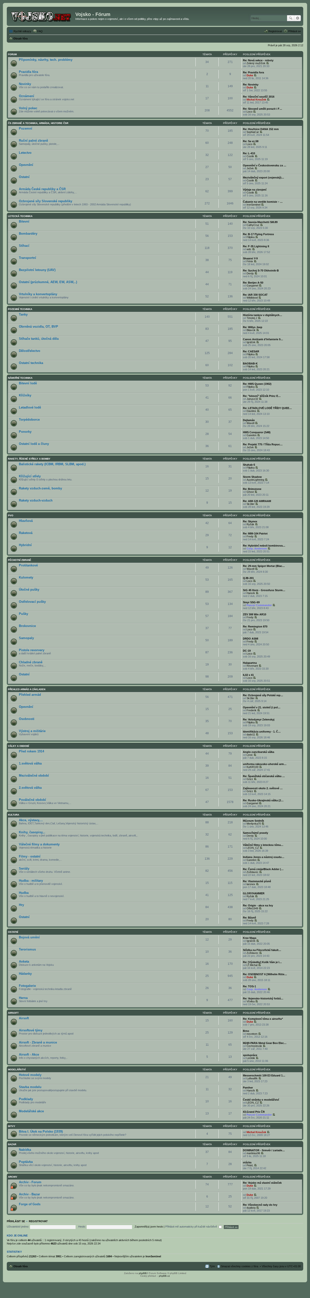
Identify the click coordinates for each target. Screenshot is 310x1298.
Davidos (251, 410)
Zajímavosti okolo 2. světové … (263, 788)
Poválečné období (32, 800)
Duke (250, 75)
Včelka (251, 1001)
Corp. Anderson (257, 548)
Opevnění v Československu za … (264, 165)
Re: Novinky (250, 84)
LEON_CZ (253, 847)
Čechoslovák (254, 1045)
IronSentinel (253, 204)
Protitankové (28, 565)
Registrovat (38, 1221)
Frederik (251, 710)
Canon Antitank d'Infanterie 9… (263, 339)
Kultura (13, 814)
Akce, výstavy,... (31, 820)
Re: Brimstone (252, 488)
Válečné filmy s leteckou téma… (263, 844)
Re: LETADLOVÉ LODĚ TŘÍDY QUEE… (267, 408)
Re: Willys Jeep (252, 327)
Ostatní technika (31, 363)
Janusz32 (252, 398)
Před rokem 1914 (31, 751)
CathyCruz (253, 225)
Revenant (252, 665)
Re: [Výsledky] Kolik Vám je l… (262, 962)
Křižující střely (30, 476)
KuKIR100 (252, 766)
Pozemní (25, 128)
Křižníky (25, 395)
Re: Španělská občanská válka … (264, 776)
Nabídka (25, 1149)
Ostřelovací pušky (32, 601)
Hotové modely (30, 1075)
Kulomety (26, 577)
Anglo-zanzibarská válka (258, 751)
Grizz (250, 779)
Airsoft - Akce (29, 1054)
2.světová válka (30, 787)
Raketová (25, 533)
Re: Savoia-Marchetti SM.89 (260, 222)
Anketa (24, 961)
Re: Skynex (250, 521)
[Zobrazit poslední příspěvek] (267, 63)
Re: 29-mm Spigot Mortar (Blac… (264, 565)
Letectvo (25, 153)
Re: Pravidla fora (253, 72)
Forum (12, 54)
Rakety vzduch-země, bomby (40, 488)
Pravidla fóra (28, 72)
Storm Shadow (252, 476)
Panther (248, 1087)
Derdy (250, 273)
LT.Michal (252, 965)
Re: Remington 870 (255, 626)
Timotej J (252, 318)
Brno (246, 1030)
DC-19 (247, 650)
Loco (249, 111)
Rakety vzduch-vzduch (36, 500)
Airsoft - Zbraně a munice (38, 1042)
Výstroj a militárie (32, 731)
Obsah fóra (20, 1266)
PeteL (250, 1165)
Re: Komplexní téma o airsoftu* (263, 1018)
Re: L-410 (249, 153)
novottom (252, 1033)
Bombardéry (28, 233)
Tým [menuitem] (212, 1266)
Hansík (251, 593)
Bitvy (11, 1126)
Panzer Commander (259, 605)
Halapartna (250, 662)
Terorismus (27, 949)
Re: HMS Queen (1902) (257, 383)
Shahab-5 (249, 464)
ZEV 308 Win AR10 (254, 614)
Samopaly (26, 638)
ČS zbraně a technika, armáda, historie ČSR (38, 123)
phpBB (143, 1273)
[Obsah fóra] (41, 15)
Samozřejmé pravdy (255, 832)
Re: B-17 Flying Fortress (258, 234)
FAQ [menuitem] (40, 31)
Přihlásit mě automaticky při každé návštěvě (191, 1226)
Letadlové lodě (30, 407)
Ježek (250, 168)
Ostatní (24, 177)
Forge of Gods (29, 1204)
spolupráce (250, 1055)
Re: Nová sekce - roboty (258, 60)
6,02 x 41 (248, 674)
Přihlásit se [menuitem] (294, 31)
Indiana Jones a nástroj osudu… (263, 857)
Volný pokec (28, 108)
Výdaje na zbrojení (254, 189)
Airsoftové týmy (30, 1030)
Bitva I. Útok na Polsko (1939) (41, 1131)
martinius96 (253, 1153)
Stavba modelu (30, 1087)
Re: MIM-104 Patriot (255, 533)
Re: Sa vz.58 (250, 141)
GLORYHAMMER (253, 893)
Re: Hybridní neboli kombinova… (264, 545)
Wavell (250, 423)
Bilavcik (251, 330)
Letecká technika (20, 216)
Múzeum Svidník (253, 820)
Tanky (23, 314)
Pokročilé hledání (297, 18)
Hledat (290, 18)
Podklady (26, 1099)
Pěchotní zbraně (19, 560)
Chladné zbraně (30, 662)
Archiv (12, 1176)
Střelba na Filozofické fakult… (262, 950)
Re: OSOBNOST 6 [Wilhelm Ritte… (265, 974)
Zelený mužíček (256, 63)
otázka (247, 1162)
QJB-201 (248, 578)
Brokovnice (27, 626)
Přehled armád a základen (26, 689)
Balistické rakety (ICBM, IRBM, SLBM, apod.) (52, 464)
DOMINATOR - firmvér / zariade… (264, 1150)
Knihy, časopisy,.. (32, 832)
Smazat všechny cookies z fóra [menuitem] (239, 1266)
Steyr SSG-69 (251, 602)
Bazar (12, 1144)
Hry (21, 905)
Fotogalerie (27, 986)
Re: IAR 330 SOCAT (255, 294)
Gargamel (252, 285)
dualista (251, 1207)
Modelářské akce (31, 1111)
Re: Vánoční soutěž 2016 (258, 96)
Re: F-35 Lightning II (256, 246)
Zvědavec (252, 872)
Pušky (23, 614)
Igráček (251, 342)
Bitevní (24, 221)
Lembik (251, 1058)
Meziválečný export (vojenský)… (263, 177)
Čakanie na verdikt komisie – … (263, 201)
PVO (10, 515)
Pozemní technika (20, 309)
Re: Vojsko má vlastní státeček (262, 1182)
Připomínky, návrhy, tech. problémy (45, 60)
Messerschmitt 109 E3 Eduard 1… (264, 1075)
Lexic (250, 754)
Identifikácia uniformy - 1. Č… (262, 731)
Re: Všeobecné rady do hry (260, 1204)
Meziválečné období (34, 775)
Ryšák (250, 524)
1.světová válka (30, 763)
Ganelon (251, 435)
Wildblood (252, 297)
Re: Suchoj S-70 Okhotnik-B (261, 270)
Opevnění (26, 165)
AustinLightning (255, 479)
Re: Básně (249, 917)
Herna (23, 998)
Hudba (24, 893)
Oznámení (26, 96)
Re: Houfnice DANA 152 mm (261, 129)
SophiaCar (253, 132)
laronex (251, 884)
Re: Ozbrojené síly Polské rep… (263, 695)
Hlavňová (26, 521)
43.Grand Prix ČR (254, 1111)
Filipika (251, 237)
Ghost (250, 491)
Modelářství (17, 1069)
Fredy (250, 536)
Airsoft (13, 1013)
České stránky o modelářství (261, 1099)
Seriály (24, 868)
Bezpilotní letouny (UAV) (37, 270)
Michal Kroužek (256, 99)
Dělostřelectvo (29, 351)
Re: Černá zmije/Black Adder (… (263, 869)
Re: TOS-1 (249, 986)
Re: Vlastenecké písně (257, 881)
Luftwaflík (252, 1078)
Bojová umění (29, 937)
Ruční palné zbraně (33, 140)
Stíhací (24, 245)
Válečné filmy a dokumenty (39, 844)
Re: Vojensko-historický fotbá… (263, 998)
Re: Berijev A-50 (253, 282)
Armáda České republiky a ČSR (42, 189)
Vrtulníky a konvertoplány (38, 294)
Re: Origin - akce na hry (258, 905)
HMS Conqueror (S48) (257, 432)
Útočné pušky (29, 589)
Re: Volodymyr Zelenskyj (258, 719)
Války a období (18, 746)
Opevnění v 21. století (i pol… (261, 707)
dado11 (251, 734)
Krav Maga (249, 937)
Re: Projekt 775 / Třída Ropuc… (263, 444)
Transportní (27, 258)
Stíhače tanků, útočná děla (39, 338)
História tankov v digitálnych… (262, 315)
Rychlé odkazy (22, 31)
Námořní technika (20, 378)
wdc (249, 249)
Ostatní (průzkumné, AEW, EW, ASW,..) (48, 282)
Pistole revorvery (31, 650)
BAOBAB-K (250, 363)
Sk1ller (251, 503)
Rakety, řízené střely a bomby (29, 458)
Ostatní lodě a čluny (34, 444)
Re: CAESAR (251, 351)
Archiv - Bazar (29, 1194)
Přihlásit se (16, 1221)
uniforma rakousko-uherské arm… (265, 764)
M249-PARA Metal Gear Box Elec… (265, 1043)
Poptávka (26, 1162)
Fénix (250, 261)
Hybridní (25, 545)
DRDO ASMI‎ (250, 638)
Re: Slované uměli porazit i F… (262, 108)
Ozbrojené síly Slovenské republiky (45, 201)
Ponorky (25, 431)
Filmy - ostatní (29, 856)
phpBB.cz (164, 1276)
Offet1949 (252, 908)
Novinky (25, 84)
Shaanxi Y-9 (250, 258)
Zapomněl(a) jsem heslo (149, 1226)
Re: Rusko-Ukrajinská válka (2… (263, 800)
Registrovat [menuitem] (275, 31)
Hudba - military (31, 880)
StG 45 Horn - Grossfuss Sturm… (264, 590)
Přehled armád (30, 694)
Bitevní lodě (28, 383)
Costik (250, 156)
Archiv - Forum (30, 1182)
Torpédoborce (29, 419)
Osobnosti (26, 719)
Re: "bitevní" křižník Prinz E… (262, 395)
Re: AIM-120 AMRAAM (257, 501)
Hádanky (25, 973)
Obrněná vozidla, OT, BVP (38, 326)
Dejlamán (249, 420)
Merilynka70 (254, 823)
